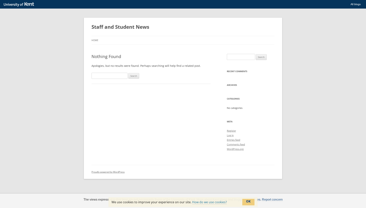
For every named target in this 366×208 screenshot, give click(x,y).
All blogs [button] (356, 4)
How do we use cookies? (209, 202)
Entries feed (233, 140)
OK (248, 201)
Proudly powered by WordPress (108, 172)
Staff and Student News (120, 26)
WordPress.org (235, 149)
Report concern (272, 199)
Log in (230, 135)
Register (231, 130)
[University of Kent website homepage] (20, 4)
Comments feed (236, 144)
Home (95, 40)
